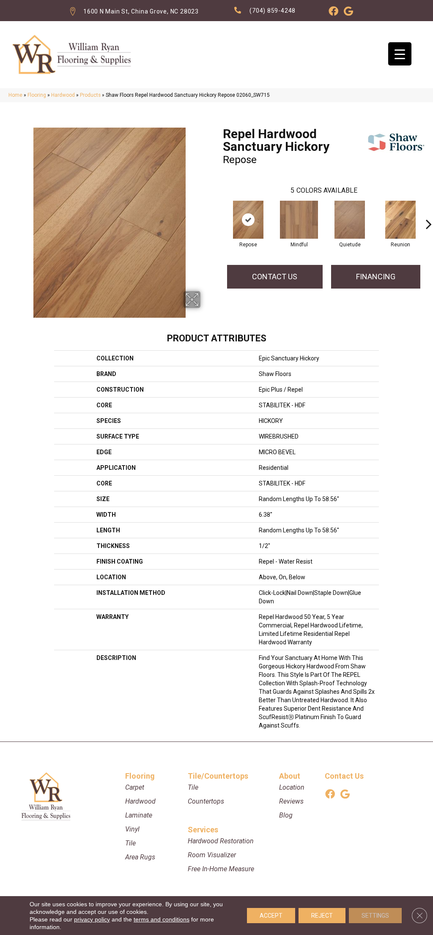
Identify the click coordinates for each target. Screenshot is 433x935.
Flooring (36, 95)
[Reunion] (400, 220)
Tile (130, 843)
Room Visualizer (212, 855)
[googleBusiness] (348, 12)
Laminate (138, 815)
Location (291, 787)
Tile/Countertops (218, 775)
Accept (271, 915)
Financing (375, 276)
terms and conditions (161, 919)
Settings (375, 915)
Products (90, 95)
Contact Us (274, 276)
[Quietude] (349, 220)
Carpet (134, 787)
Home (15, 95)
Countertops (206, 801)
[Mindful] (299, 220)
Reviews (291, 801)
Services (203, 829)
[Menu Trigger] (399, 53)
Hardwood (63, 95)
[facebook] (333, 12)
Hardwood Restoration (221, 841)
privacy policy (92, 919)
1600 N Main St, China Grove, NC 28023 (141, 11)
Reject (322, 915)
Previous (218, 211)
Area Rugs (140, 857)
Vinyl (132, 829)
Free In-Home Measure (221, 869)
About (289, 775)
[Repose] (248, 220)
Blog (286, 815)
